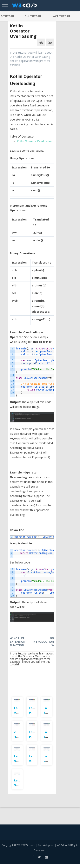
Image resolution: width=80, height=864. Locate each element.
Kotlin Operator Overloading (34, 141)
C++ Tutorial (34, 16)
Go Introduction (43, 641)
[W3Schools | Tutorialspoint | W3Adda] (24, 6)
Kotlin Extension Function (17, 641)
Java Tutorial (62, 16)
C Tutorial (8, 16)
